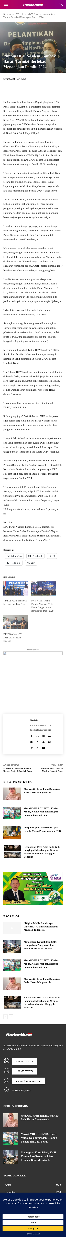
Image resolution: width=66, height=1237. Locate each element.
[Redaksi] (17, 733)
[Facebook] (18, 90)
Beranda (7, 14)
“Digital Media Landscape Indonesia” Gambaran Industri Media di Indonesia (41, 926)
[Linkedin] (49, 735)
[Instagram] (43, 735)
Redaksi (10, 79)
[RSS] (43, 741)
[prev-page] (5, 1016)
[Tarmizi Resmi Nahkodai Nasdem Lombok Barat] (15, 588)
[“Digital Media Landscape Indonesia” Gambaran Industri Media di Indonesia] (12, 928)
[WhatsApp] (48, 90)
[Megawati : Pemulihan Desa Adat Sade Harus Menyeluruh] (12, 794)
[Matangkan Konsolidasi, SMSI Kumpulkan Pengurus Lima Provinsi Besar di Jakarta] (12, 946)
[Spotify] (49, 741)
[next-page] (11, 1016)
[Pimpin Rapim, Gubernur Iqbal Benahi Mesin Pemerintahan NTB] (12, 832)
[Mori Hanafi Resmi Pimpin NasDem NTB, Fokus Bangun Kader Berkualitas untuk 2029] (43, 588)
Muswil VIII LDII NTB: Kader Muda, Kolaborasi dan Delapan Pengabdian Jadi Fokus (41, 811)
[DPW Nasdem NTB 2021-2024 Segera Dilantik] (15, 622)
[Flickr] (37, 735)
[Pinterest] (38, 90)
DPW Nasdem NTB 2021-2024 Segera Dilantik (12, 637)
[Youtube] (43, 747)
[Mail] (31, 741)
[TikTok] (31, 747)
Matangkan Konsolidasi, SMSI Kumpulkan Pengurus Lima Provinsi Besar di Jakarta (40, 945)
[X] (28, 90)
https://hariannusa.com (40, 725)
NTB (17, 14)
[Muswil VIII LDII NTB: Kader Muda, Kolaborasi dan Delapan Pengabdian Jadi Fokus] (12, 813)
